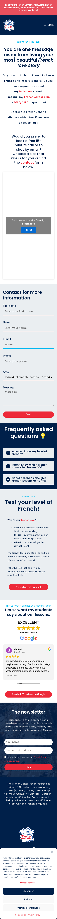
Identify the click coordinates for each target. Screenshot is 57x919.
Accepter (28, 891)
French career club (37, 97)
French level (28, 520)
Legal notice (20, 915)
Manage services (27, 883)
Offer (6, 372)
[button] (52, 852)
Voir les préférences (28, 907)
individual (26, 91)
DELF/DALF (21, 102)
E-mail (7, 339)
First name (9, 305)
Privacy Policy (34, 915)
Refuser (28, 899)
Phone (7, 355)
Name (6, 322)
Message (8, 387)
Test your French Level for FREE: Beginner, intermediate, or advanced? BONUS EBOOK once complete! (28, 7)
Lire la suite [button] (11, 675)
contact (27, 162)
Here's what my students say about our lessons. (28, 612)
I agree (28, 229)
